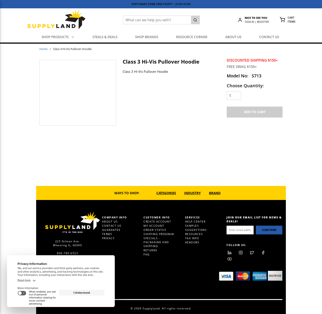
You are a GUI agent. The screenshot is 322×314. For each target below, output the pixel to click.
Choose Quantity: (245, 86)
